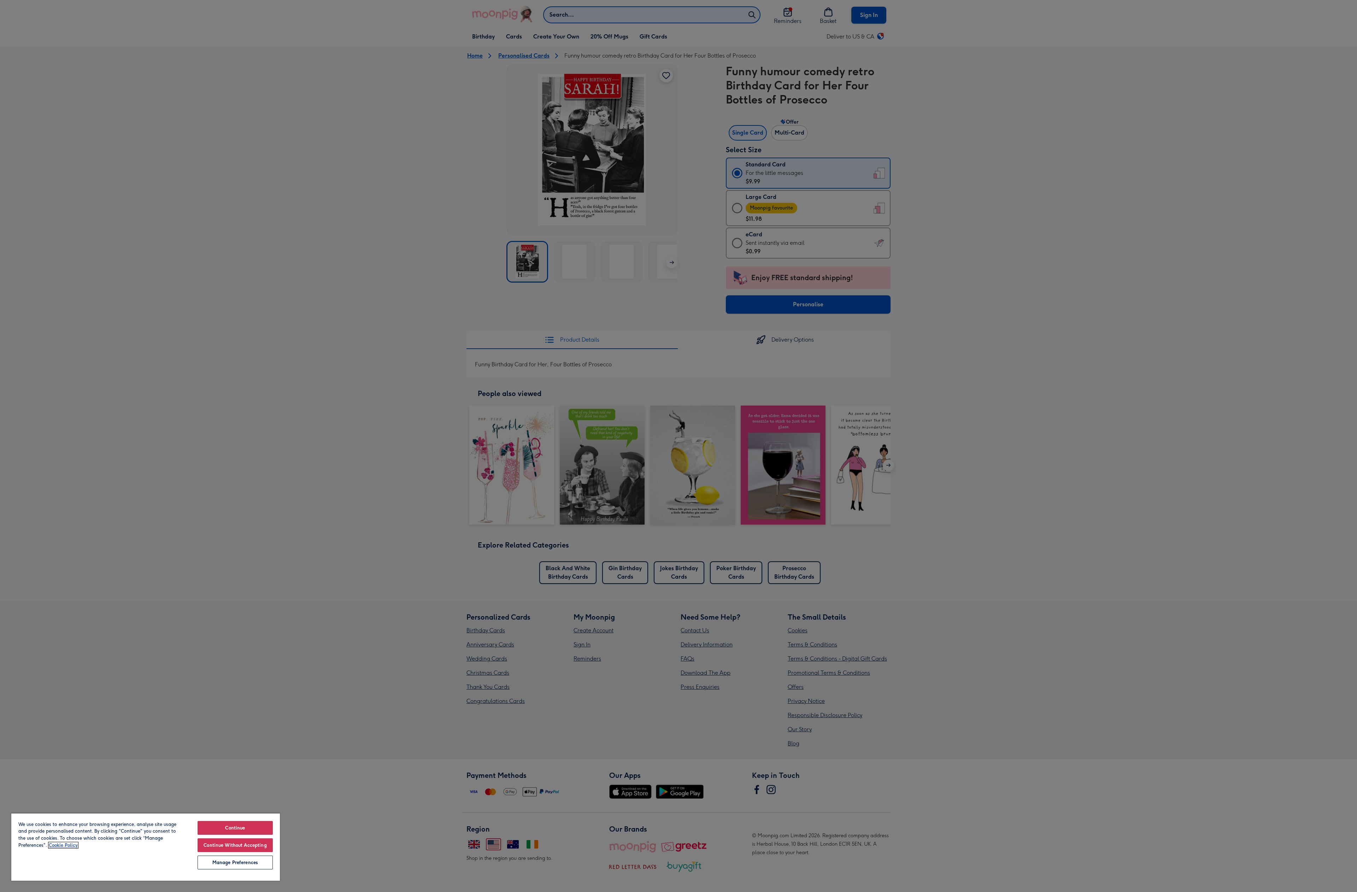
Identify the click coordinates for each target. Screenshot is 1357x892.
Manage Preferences (235, 862)
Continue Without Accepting (235, 845)
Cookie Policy (63, 845)
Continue (235, 828)
